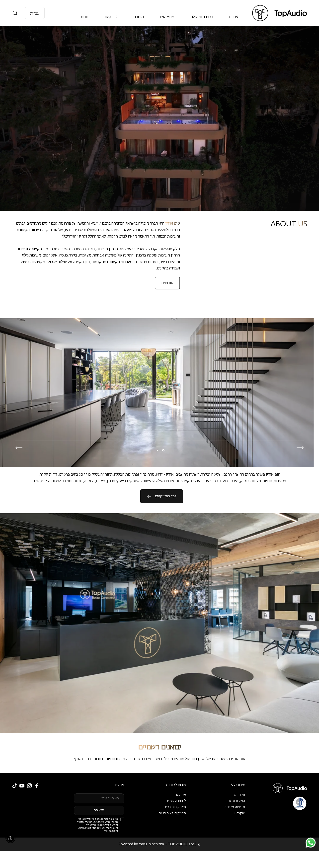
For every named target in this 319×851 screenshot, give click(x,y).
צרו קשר (180, 795)
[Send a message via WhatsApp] (311, 843)
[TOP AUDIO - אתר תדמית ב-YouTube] (21, 785)
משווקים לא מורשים (172, 813)
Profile (239, 813)
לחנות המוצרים (176, 801)
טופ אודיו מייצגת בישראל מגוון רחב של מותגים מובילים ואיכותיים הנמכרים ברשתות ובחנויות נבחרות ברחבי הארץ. (159, 759)
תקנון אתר (238, 795)
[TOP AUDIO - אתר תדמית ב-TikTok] (14, 785)
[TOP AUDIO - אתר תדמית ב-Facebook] (36, 785)
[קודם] (300, 448)
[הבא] (19, 448)
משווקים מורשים (175, 807)
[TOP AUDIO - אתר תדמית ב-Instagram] (29, 785)
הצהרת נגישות (235, 801)
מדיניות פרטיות (234, 807)
